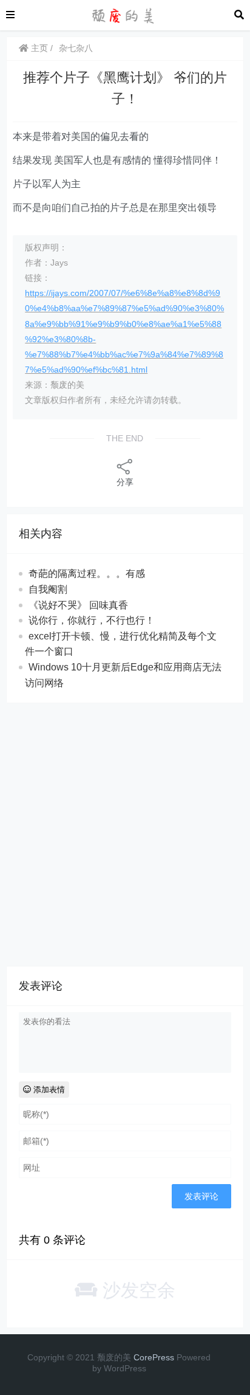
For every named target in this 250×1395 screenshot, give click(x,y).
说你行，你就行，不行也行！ (92, 620)
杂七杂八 (76, 48)
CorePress (153, 1357)
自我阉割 (48, 589)
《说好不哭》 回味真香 (78, 605)
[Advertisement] (125, 834)
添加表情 (48, 1089)
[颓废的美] (124, 14)
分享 (125, 482)
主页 (38, 48)
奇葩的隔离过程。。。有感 (87, 573)
